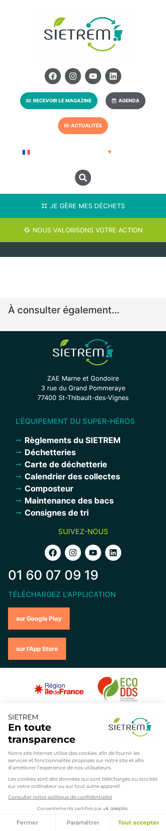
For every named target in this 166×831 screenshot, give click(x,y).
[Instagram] (73, 76)
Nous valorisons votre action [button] (88, 230)
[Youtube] (93, 76)
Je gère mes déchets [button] (87, 206)
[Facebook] (53, 76)
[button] (83, 178)
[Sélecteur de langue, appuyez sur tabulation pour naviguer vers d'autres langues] (66, 151)
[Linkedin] (113, 76)
